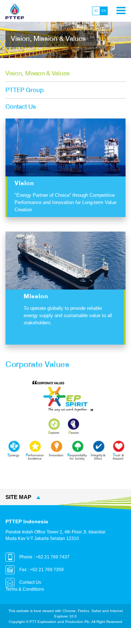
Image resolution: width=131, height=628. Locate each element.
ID (96, 10)
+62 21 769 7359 (47, 569)
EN (104, 10)
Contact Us (20, 106)
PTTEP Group (24, 90)
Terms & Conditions (24, 589)
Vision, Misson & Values (37, 73)
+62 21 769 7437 (53, 557)
